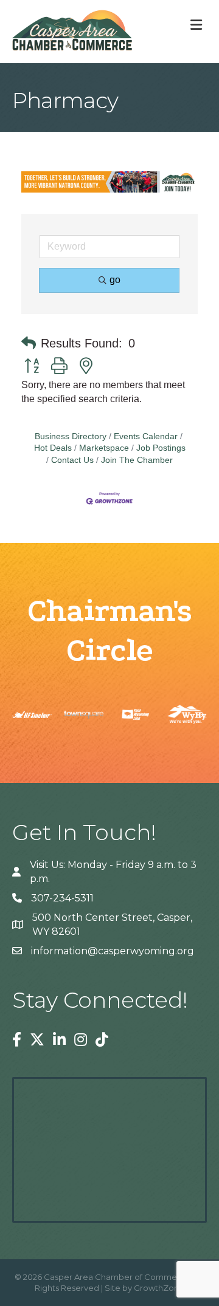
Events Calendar (146, 436)
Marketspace (104, 448)
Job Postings (161, 448)
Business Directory (70, 436)
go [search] (114, 280)
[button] (28, 343)
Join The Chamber (137, 460)
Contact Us (72, 460)
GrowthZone (159, 1288)
